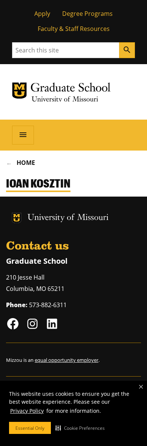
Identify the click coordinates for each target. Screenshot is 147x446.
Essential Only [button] (29, 428)
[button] (80, 428)
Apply (42, 13)
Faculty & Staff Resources (74, 29)
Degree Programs (87, 13)
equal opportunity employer (66, 360)
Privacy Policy (27, 410)
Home (26, 162)
